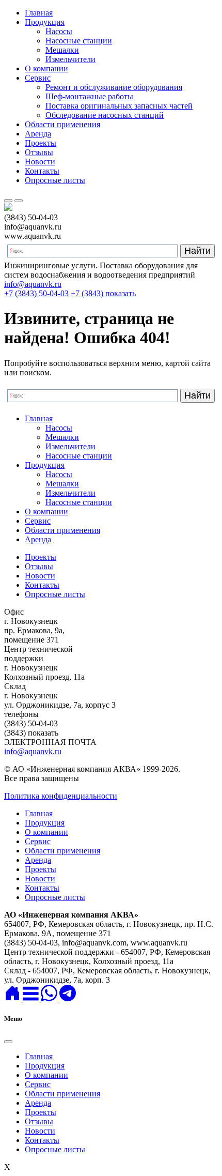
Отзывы (39, 152)
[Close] (8, 1041)
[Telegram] (67, 998)
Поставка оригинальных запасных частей (119, 105)
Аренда (38, 133)
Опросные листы (55, 180)
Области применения (62, 124)
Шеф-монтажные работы (89, 96)
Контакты (42, 170)
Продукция (45, 22)
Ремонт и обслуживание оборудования (113, 87)
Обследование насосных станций (104, 115)
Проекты (40, 143)
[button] (32, 998)
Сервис (38, 77)
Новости (40, 161)
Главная (39, 12)
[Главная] (13, 998)
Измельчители (70, 59)
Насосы (58, 31)
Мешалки (62, 49)
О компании (46, 68)
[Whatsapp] (50, 998)
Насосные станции (78, 40)
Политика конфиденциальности (60, 795)
